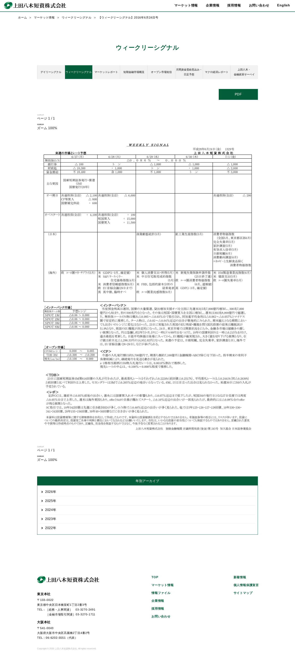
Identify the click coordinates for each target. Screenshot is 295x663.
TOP (155, 577)
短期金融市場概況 (133, 72)
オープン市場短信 (161, 72)
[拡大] (42, 124)
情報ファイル (161, 593)
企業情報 (158, 600)
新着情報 (240, 577)
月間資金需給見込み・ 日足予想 (189, 72)
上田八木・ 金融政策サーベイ (244, 72)
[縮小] (38, 124)
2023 (49, 519)
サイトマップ (243, 593)
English (283, 5)
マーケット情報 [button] (186, 5)
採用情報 (234, 5)
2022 (49, 528)
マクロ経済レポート (216, 72)
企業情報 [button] (212, 5)
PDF (238, 94)
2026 (49, 491)
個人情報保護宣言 (246, 585)
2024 (49, 510)
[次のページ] (42, 114)
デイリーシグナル (51, 72)
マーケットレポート (106, 72)
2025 (49, 501)
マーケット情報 (44, 17)
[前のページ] (38, 114)
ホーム (22, 17)
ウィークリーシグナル (77, 17)
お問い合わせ (259, 5)
